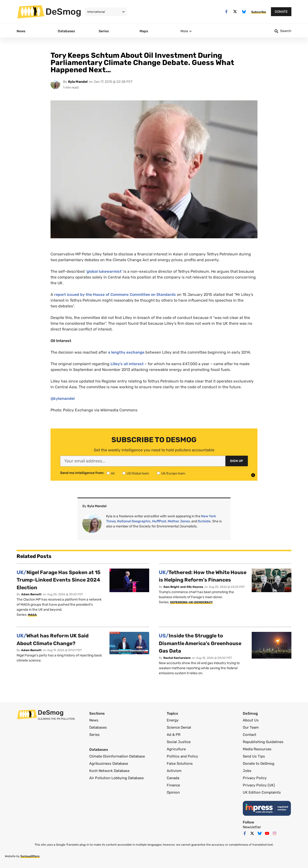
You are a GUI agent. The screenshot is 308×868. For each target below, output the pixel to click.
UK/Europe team (173, 473)
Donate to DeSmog (258, 763)
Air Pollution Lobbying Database (116, 778)
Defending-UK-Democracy (191, 602)
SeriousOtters (29, 856)
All (113, 473)
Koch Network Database (109, 771)
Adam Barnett (31, 594)
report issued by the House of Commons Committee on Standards (114, 294)
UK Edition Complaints (262, 792)
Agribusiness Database (108, 763)
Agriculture (176, 749)
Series (94, 734)
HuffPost (159, 521)
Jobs (247, 771)
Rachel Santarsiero (177, 658)
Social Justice (179, 742)
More (184, 31)
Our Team (251, 727)
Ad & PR (173, 734)
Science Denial (179, 727)
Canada (173, 778)
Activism (174, 771)
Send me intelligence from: (82, 473)
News (93, 720)
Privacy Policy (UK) (259, 785)
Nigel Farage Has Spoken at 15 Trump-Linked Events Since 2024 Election (59, 579)
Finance (173, 785)
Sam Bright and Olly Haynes (183, 587)
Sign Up (236, 461)
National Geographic (134, 521)
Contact (249, 734)
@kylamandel (63, 398)
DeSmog (63, 11)
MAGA (32, 614)
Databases (98, 727)
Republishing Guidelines (263, 742)
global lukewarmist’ (104, 271)
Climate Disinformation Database (117, 756)
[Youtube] (267, 833)
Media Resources (257, 749)
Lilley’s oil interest (127, 364)
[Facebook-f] (226, 11)
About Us (251, 720)
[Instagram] (274, 833)
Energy (173, 720)
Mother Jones (179, 521)
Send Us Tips (254, 756)
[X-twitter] (235, 11)
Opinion (173, 792)
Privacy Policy (255, 778)
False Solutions (180, 763)
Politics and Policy (182, 756)
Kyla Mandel (78, 82)
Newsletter (252, 827)
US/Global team (138, 473)
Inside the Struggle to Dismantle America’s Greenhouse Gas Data (200, 643)
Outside (204, 521)
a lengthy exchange (126, 352)
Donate (281, 12)
